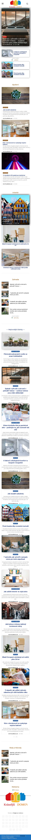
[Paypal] (20, 820)
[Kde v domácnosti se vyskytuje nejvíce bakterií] (15, 128)
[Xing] (20, 830)
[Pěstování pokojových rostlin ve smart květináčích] (15, 340)
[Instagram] (23, 816)
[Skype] (10, 823)
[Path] (16, 820)
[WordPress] (27, 826)
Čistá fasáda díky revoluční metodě (19, 65)
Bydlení (4, 217)
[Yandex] (14, 830)
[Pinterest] (23, 820)
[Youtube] (17, 830)
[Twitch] (10, 826)
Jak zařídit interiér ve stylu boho (15, 592)
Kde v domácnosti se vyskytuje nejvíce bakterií (14, 143)
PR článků (22, 835)
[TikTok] (3, 826)
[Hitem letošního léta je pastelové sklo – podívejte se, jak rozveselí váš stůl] (15, 412)
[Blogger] (6, 816)
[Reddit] (27, 820)
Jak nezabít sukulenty (9, 110)
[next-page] (16, 737)
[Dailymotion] (10, 816)
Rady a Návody (15, 351)
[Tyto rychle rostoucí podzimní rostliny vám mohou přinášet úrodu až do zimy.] (5, 311)
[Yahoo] (10, 830)
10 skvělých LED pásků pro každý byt (14, 175)
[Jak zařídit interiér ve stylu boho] (15, 578)
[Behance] (3, 816)
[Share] (6, 823)
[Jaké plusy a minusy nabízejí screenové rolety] (15, 610)
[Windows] (23, 826)
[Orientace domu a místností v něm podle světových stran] (15, 257)
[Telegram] (27, 823)
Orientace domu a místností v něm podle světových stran (15, 268)
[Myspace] (10, 820)
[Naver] (13, 820)
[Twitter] (13, 826)
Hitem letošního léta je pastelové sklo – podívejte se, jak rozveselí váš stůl (15, 427)
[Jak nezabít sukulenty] (15, 95)
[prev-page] (14, 737)
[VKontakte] (20, 826)
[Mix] (6, 820)
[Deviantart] (16, 816)
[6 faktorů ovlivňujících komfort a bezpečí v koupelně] (7, 53)
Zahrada (4, 36)
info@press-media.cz (18, 813)
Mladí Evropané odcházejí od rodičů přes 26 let (15, 244)
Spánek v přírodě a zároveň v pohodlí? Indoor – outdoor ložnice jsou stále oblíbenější (15, 41)
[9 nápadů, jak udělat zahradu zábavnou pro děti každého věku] (5, 302)
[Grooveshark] (20, 816)
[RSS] (3, 823)
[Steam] (23, 823)
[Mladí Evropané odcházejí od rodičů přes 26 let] (15, 233)
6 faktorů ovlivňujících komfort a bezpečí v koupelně (20, 53)
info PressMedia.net (7, 44)
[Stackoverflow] (20, 823)
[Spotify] (16, 823)
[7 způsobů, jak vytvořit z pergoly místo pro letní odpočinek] (5, 293)
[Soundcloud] (13, 823)
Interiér (5, 107)
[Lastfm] (27, 816)
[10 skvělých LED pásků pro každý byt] (15, 161)
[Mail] (3, 820)
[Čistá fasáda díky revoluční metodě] (7, 65)
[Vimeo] (16, 826)
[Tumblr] (6, 826)
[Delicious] (13, 816)
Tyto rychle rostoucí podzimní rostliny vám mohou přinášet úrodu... (19, 311)
